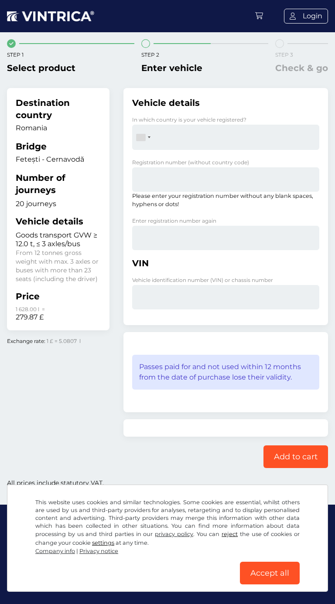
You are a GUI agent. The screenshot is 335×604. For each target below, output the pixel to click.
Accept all (269, 573)
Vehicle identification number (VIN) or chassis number (202, 280)
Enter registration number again (174, 220)
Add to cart (296, 456)
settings (103, 543)
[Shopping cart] (259, 16)
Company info (55, 551)
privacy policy (174, 534)
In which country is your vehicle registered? (189, 119)
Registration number (190, 162)
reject (230, 534)
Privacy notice (98, 551)
